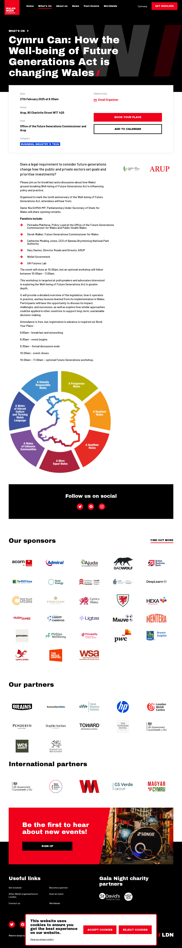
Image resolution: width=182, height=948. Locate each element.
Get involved (15, 887)
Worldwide (110, 6)
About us (62, 6)
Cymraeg (142, 6)
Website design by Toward (20, 935)
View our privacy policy (42, 939)
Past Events (91, 6)
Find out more (162, 540)
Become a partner (58, 887)
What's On (45, 6)
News (75, 6)
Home (30, 6)
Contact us (14, 903)
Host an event (56, 893)
